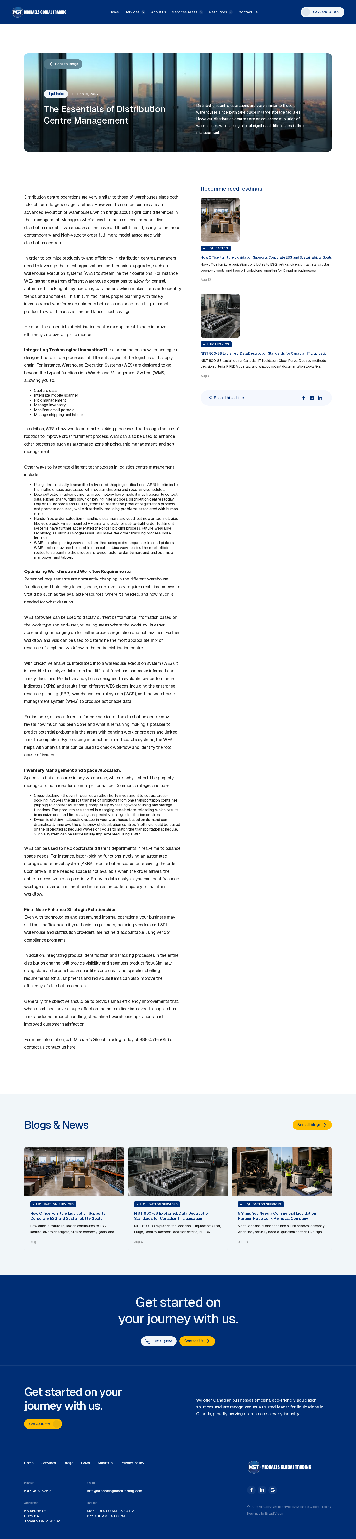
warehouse (34, 273)
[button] (135, 12)
